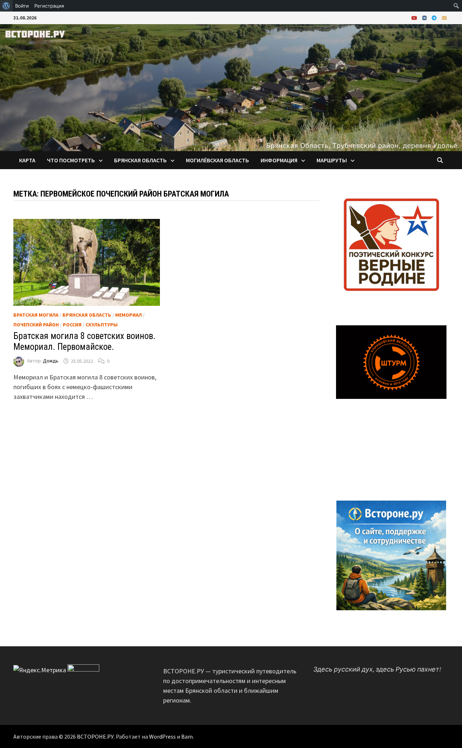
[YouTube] (415, 17)
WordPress (162, 736)
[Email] (444, 17)
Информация (279, 160)
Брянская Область (86, 315)
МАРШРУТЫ (332, 160)
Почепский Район (36, 324)
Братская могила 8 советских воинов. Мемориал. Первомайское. (84, 341)
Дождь (50, 361)
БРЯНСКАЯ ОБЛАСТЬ (140, 160)
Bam (187, 736)
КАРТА (27, 160)
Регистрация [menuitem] (49, 6)
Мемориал (128, 315)
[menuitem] (6, 6)
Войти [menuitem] (22, 6)
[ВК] (425, 17)
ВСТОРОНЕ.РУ (95, 736)
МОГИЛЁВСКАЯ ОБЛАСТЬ (217, 160)
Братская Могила (35, 315)
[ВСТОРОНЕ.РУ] (231, 87)
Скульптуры (102, 324)
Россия (72, 324)
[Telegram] (435, 17)
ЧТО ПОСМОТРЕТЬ (71, 160)
